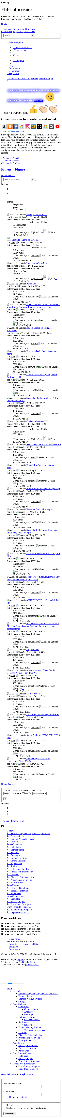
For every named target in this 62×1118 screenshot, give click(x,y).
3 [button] (7, 194)
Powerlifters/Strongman (29, 1061)
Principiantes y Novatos (29, 1037)
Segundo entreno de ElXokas (25, 240)
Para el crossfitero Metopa (38, 263)
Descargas (29, 1014)
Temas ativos (7, 29)
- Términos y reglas (10, 160)
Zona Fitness (18, 1043)
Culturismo (23, 1006)
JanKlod (35, 255)
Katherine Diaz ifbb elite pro (39, 509)
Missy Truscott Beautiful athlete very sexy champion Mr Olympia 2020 (33, 578)
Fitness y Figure (13, 169)
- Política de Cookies (10, 163)
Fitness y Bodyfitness (28, 1045)
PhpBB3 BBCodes (27, 962)
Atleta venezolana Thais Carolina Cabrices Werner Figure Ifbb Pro (32, 671)
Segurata (14, 217)
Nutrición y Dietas (26, 1017)
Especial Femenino (27, 1048)
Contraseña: (8, 1091)
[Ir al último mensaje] (56, 232)
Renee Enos (31, 283)
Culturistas (23, 1056)
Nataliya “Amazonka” (36, 214)
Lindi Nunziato (33, 693)
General (16, 991)
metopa (34, 320)
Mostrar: (7, 790)
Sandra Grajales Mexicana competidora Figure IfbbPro (28, 759)
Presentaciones (25, 996)
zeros (13, 242)
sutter (13, 309)
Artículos (28, 1012)
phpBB (20, 959)
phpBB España (32, 964)
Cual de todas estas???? (37, 421)
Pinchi (13, 286)
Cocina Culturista (32, 1019)
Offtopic (22, 1001)
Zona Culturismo (20, 1004)
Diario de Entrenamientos (30, 1035)
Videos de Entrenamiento (35, 1030)
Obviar (4, 24)
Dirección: (27, 793)
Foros (9, 988)
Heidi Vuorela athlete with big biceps (43, 488)
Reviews (28, 1025)
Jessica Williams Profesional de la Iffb (43, 444)
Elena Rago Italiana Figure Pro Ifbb (42, 714)
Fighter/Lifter (37, 232)
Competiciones (31, 1009)
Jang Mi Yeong (33, 649)
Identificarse (19, 29)
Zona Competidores (22, 1053)
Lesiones (22, 1032)
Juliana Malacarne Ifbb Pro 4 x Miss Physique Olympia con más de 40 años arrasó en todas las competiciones (33, 626)
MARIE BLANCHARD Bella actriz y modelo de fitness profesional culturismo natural (33, 305)
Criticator (15, 333)
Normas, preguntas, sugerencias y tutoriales (38, 993)
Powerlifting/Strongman (29, 1066)
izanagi (34, 616)
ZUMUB (38, 100)
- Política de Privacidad (11, 158)
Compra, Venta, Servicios (30, 999)
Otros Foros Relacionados (24, 1063)
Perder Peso (23, 1050)
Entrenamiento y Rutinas (29, 1027)
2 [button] (7, 191)
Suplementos (24, 1022)
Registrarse (30, 29)
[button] (8, 197)
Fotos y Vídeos (25, 1040)
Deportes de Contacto (28, 1069)
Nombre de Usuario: (12, 1083)
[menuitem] (22, 47)
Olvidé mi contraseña (19, 1097)
